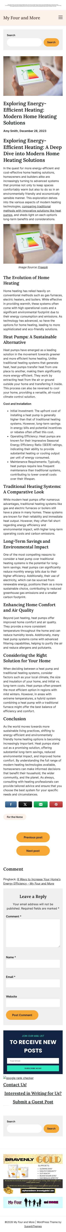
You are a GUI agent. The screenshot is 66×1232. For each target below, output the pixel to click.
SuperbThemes (33, 1226)
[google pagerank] (18, 1078)
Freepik (43, 267)
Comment (13, 916)
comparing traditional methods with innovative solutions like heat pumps (32, 211)
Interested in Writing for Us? (33, 1093)
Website (11, 996)
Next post (33, 851)
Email (10, 977)
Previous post (33, 837)
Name (11, 957)
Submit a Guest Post (33, 1102)
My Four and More (21, 18)
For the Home (15, 816)
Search (11, 35)
